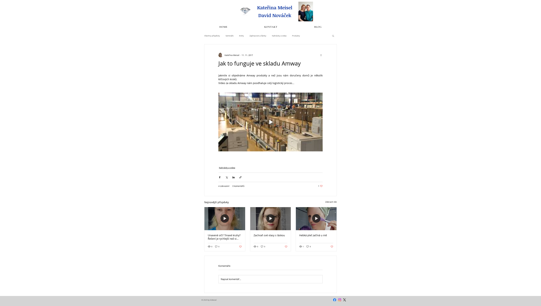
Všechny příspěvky (212, 35)
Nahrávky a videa (279, 35)
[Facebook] (335, 300)
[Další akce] (321, 55)
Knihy (241, 35)
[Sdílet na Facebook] (219, 177)
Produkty (296, 35)
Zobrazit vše (331, 202)
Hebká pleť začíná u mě (313, 235)
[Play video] (270, 122)
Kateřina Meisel (274, 7)
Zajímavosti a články (258, 35)
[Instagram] (340, 300)
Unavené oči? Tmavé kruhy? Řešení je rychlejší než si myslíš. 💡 (224, 237)
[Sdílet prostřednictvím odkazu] (240, 177)
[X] (344, 300)
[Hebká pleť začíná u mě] (316, 218)
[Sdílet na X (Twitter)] (226, 177)
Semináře (229, 35)
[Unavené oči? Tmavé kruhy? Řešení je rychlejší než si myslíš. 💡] (224, 218)
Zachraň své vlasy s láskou (269, 235)
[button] (333, 36)
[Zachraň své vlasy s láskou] (270, 218)
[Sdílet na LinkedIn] (233, 177)
